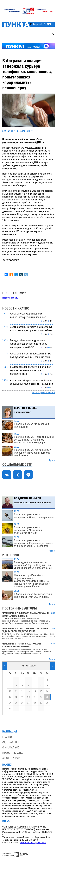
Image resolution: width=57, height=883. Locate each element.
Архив (52, 460)
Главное (7, 737)
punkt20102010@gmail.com (32, 842)
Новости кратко (12, 752)
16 (47, 691)
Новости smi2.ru (10, 297)
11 (16, 691)
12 (22, 691)
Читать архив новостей (43, 392)
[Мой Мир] (16, 274)
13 (28, 691)
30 (47, 702)
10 (10, 691)
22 (41, 697)
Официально (10, 747)
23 (47, 697)
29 (41, 702)
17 (10, 697)
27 (28, 702)
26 (22, 702)
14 (34, 691)
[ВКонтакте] (6, 274)
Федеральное (11, 742)
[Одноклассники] (11, 274)
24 (10, 702)
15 (41, 691)
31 (10, 708)
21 (34, 697)
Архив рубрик (11, 758)
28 (34, 702)
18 (16, 697)
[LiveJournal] (21, 274)
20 (28, 697)
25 (16, 702)
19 (22, 697)
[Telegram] (26, 274)
